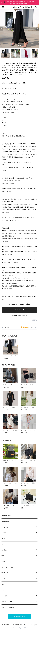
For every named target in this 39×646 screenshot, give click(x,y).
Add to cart (19, 310)
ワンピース (5, 527)
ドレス (3, 561)
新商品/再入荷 (6, 521)
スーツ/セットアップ (7, 567)
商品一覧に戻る (19, 616)
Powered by (17, 628)
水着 (3, 556)
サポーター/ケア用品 (8, 607)
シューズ (4, 596)
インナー (4, 578)
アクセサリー (5, 573)
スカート (4, 544)
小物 (3, 590)
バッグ (3, 584)
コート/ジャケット (7, 550)
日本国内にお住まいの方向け (19, 315)
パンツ (3, 538)
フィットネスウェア (7, 601)
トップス (4, 533)
